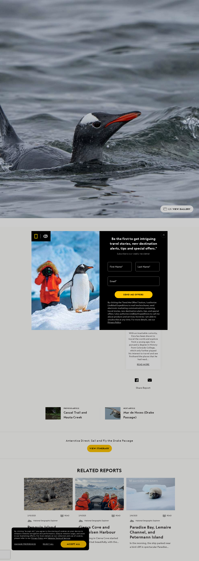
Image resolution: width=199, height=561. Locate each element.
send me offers (133, 294)
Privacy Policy (114, 322)
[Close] (164, 235)
